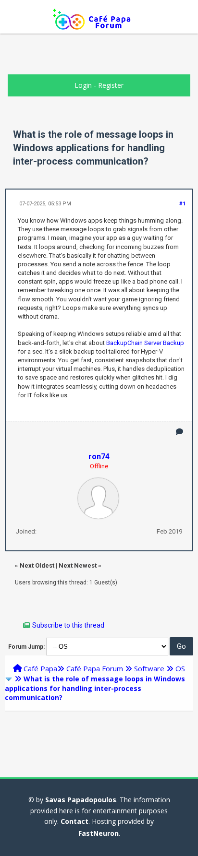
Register (111, 85)
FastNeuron (98, 833)
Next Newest (78, 565)
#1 (182, 204)
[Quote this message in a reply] (179, 432)
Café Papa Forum (94, 668)
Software (149, 668)
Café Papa (40, 668)
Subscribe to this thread (68, 625)
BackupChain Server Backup (145, 342)
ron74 (99, 456)
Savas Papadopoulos (80, 799)
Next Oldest (37, 565)
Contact (74, 821)
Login (83, 85)
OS (180, 668)
